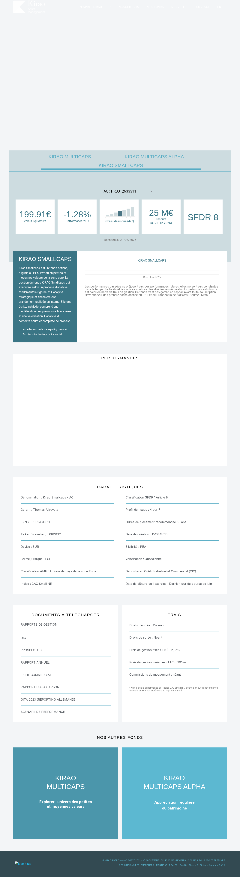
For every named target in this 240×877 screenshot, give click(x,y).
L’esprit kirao (90, 7)
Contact (203, 7)
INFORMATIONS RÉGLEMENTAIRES (136, 865)
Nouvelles (180, 7)
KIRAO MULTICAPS (70, 156)
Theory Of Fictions (198, 865)
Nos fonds (155, 7)
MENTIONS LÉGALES (167, 865)
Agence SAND (217, 865)
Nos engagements (124, 7)
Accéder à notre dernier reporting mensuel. (45, 329)
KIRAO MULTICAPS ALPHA (154, 156)
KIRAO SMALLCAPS (121, 165)
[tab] (66, 624)
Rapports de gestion (39, 624)
